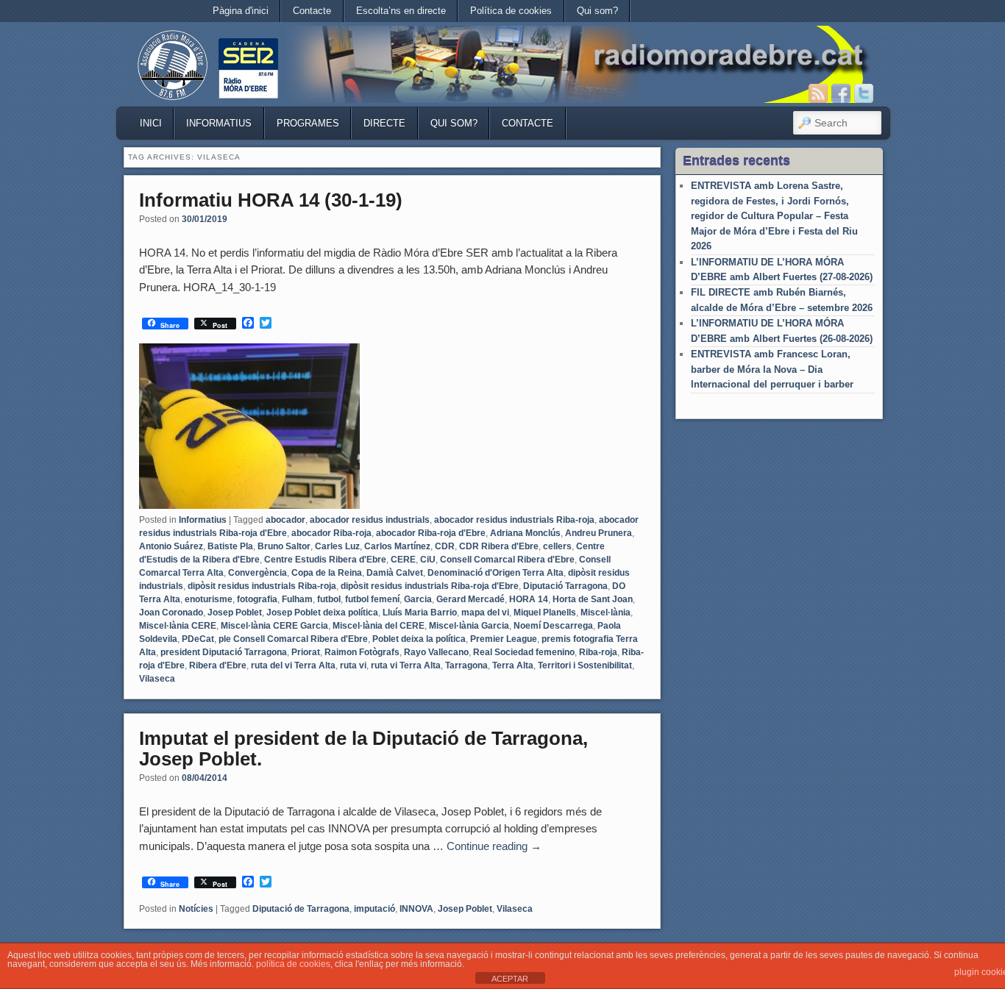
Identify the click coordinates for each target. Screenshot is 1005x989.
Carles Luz (337, 546)
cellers (557, 546)
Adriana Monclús (525, 533)
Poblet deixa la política (419, 639)
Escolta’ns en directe (401, 10)
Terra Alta (512, 665)
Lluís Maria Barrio (420, 612)
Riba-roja (598, 652)
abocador (285, 520)
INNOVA (416, 909)
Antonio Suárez (171, 546)
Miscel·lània (605, 612)
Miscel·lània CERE (177, 626)
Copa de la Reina (326, 573)
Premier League (503, 639)
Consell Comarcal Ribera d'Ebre (507, 559)
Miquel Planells (545, 612)
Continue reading (494, 846)
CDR (445, 546)
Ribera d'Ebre (217, 665)
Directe (384, 123)
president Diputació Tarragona (223, 652)
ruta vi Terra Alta (406, 665)
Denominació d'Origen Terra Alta (495, 573)
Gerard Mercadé (470, 599)
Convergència (257, 573)
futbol (329, 599)
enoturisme (208, 599)
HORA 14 (528, 599)
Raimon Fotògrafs (361, 652)
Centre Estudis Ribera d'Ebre (325, 559)
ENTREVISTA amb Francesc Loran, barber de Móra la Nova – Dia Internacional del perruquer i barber (772, 369)
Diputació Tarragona (565, 586)
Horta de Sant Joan (593, 599)
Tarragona (466, 665)
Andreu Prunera (598, 533)
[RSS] (818, 93)
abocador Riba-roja (331, 533)
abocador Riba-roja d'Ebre (431, 533)
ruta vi (353, 665)
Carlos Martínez (397, 546)
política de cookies (293, 964)
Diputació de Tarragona (300, 909)
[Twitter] (863, 93)
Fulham (297, 599)
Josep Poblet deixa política (322, 612)
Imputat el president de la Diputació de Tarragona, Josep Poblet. (363, 749)
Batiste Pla (230, 546)
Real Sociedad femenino (524, 652)
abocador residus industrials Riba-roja (514, 520)
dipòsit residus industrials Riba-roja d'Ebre (430, 586)
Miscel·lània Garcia (469, 626)
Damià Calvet (394, 573)
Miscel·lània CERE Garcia (274, 626)
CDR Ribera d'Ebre (499, 546)
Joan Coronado (171, 612)
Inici (151, 123)
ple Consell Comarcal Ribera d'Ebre (293, 639)
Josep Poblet (234, 612)
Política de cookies (511, 10)
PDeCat (198, 639)
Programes (308, 123)
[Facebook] (840, 93)
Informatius (219, 123)
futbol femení (372, 599)
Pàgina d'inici (241, 10)
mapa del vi (485, 612)
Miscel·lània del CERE (379, 626)
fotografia (257, 599)
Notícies (196, 909)
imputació (374, 909)
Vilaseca (157, 679)
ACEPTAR (509, 978)
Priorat (305, 652)
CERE (403, 559)
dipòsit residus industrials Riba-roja (262, 586)
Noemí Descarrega (553, 626)
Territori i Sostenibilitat (585, 665)
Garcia (418, 599)
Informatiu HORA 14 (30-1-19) (270, 200)
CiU (428, 559)
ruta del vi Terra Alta (293, 665)
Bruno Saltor (284, 546)
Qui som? (597, 10)
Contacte (312, 10)
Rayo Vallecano (436, 652)
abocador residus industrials (370, 520)
